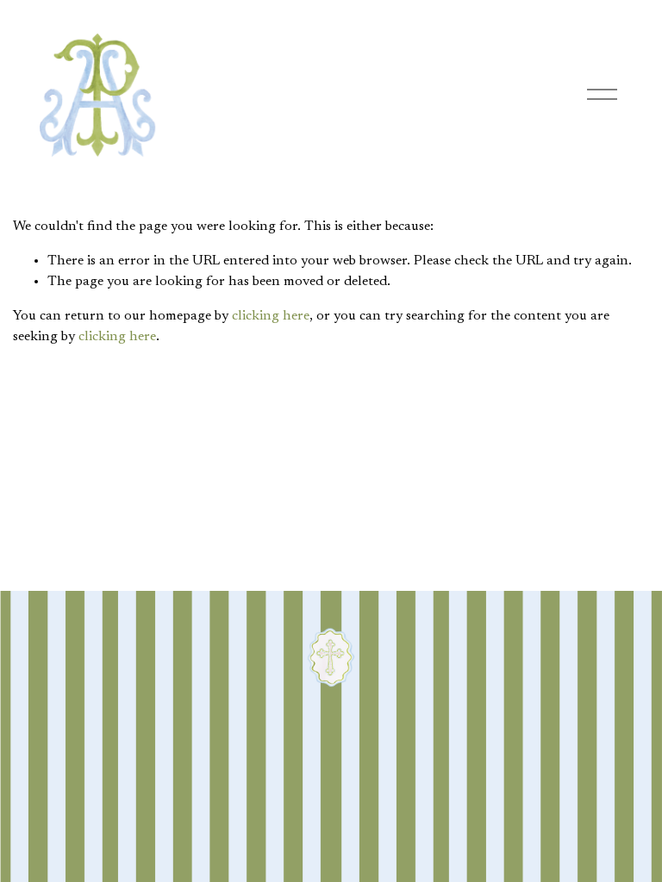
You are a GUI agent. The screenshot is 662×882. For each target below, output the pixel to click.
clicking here (270, 316)
